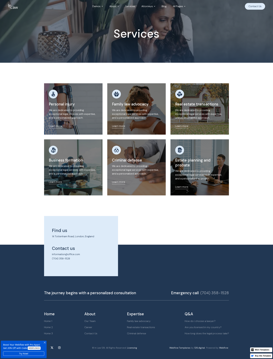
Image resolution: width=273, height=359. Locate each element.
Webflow (223, 347)
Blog (164, 6)
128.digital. (199, 347)
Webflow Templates (179, 347)
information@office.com (66, 254)
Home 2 (48, 327)
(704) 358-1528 (61, 258)
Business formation (66, 160)
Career (88, 327)
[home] (13, 6)
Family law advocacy (130, 104)
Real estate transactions (196, 104)
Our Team (90, 321)
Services (130, 6)
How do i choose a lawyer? (200, 321)
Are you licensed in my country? (203, 327)
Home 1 (48, 321)
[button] (97, 6)
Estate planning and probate (192, 163)
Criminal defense (127, 160)
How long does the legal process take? (207, 333)
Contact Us (255, 6)
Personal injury (62, 104)
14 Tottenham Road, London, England (73, 236)
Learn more (55, 126)
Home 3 (48, 333)
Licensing (132, 347)
